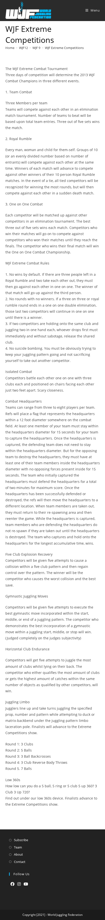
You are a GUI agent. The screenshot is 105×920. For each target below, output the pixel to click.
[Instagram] (19, 884)
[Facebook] (12, 884)
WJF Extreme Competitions (64, 48)
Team (18, 847)
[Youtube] (26, 884)
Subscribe (21, 840)
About (18, 854)
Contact (19, 862)
